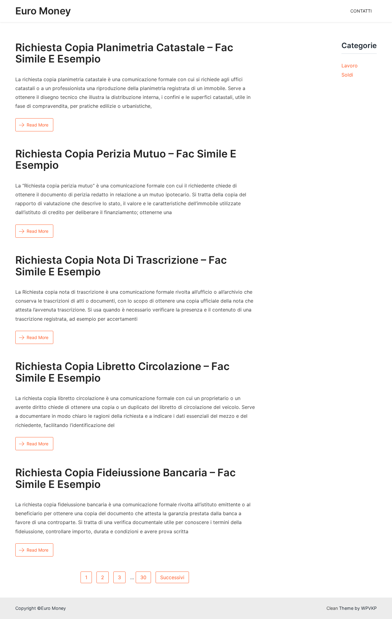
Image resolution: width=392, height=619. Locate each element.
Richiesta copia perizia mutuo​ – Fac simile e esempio (125, 159)
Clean (332, 608)
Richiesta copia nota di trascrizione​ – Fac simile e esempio (121, 265)
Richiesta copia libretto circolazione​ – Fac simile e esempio (122, 372)
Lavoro (349, 65)
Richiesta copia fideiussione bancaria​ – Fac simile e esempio (125, 478)
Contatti (361, 10)
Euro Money (43, 11)
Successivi (172, 577)
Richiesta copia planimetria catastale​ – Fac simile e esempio (124, 53)
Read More (37, 124)
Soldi (347, 75)
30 (143, 577)
